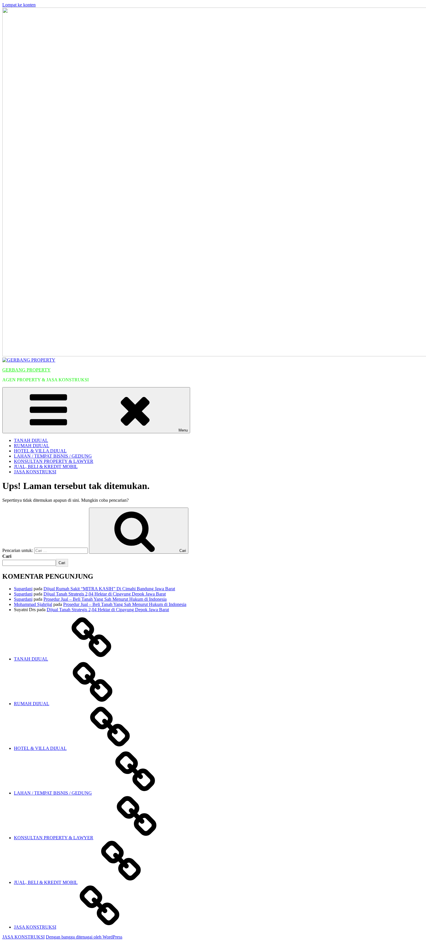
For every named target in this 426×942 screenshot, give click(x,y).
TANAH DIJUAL (31, 440)
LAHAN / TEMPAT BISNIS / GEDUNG (53, 456)
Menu (183, 430)
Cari (6, 556)
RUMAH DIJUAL (31, 445)
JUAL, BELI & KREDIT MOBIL (46, 466)
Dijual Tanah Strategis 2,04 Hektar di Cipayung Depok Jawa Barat (104, 593)
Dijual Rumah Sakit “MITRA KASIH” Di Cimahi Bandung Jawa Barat (109, 588)
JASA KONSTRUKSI (35, 471)
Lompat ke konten (19, 4)
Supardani (23, 588)
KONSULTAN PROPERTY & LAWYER (53, 461)
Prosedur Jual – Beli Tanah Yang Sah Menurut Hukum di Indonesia (105, 599)
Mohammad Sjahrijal (33, 604)
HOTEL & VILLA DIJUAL (40, 450)
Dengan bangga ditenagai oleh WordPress (84, 936)
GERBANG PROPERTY (26, 369)
